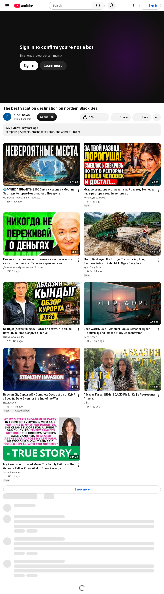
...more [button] (75, 131)
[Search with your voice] (112, 6)
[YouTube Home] (23, 5)
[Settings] (133, 5)
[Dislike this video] (103, 117)
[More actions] (157, 117)
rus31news (22, 115)
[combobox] (71, 5)
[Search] (98, 6)
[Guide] (7, 5)
